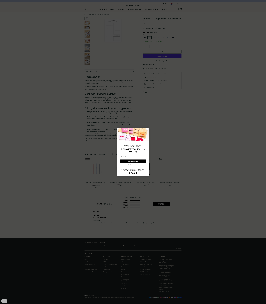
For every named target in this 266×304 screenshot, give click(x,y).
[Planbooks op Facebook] (130, 173)
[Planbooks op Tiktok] (136, 173)
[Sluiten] (147, 129)
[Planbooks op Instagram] (132, 173)
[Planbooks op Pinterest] (134, 173)
